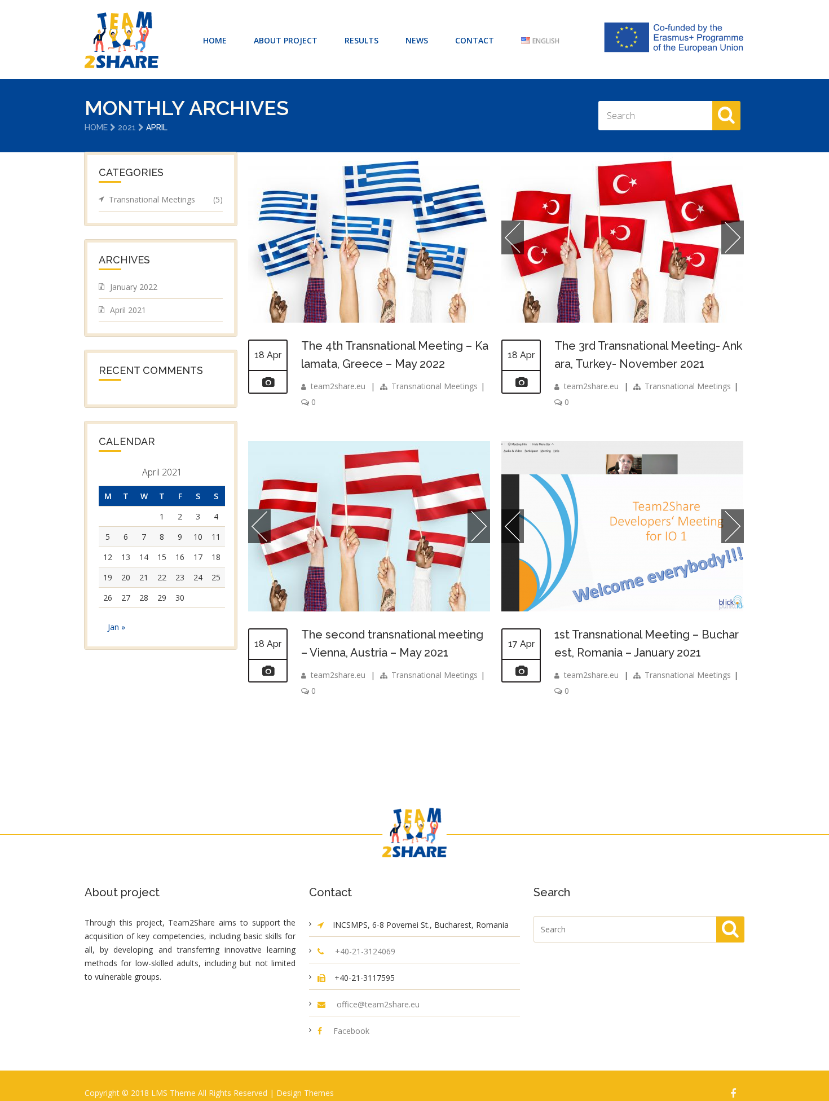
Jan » (116, 627)
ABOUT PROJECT (286, 40)
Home (96, 127)
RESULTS (361, 40)
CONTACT (474, 40)
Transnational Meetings (434, 386)
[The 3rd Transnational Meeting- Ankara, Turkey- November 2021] (521, 382)
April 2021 (128, 310)
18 (216, 557)
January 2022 (133, 286)
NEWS (416, 40)
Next (732, 237)
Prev (512, 237)
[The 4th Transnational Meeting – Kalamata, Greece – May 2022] (369, 319)
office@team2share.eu (378, 1004)
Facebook (351, 1030)
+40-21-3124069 (365, 951)
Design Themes (305, 1092)
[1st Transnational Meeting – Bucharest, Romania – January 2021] (521, 671)
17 (197, 557)
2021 (127, 127)
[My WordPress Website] (121, 39)
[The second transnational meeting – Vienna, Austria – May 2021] (268, 671)
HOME (215, 40)
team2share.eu (338, 386)
